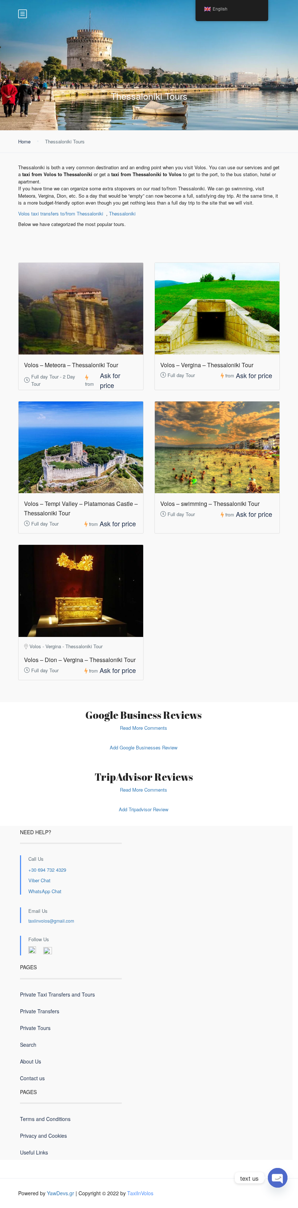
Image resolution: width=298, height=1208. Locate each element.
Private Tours (35, 1027)
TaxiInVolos (140, 1193)
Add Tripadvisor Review (143, 809)
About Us (30, 1061)
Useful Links (34, 1152)
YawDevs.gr (60, 1193)
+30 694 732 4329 (47, 869)
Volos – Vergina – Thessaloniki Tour (206, 365)
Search (28, 1044)
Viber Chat (39, 880)
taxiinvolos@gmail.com (51, 921)
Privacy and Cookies (43, 1135)
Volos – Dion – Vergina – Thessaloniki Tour (80, 660)
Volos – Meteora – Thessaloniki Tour (71, 365)
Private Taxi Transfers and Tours (57, 994)
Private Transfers (39, 1011)
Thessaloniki (122, 213)
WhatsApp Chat (44, 891)
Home (24, 141)
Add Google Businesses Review (143, 747)
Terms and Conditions (45, 1118)
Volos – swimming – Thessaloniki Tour (209, 503)
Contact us (32, 1078)
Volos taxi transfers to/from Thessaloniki (60, 213)
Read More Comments (143, 727)
